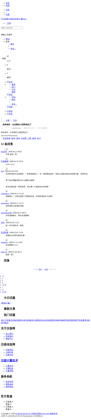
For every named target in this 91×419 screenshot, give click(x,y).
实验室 (15, 320)
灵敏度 (49, 320)
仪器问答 (9, 352)
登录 (7, 10)
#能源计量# (5, 303)
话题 (7, 6)
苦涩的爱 (5, 232)
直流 (10, 320)
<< (3, 276)
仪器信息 (9, 355)
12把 (29, 138)
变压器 (87, 320)
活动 (13, 97)
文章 (8, 23)
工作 (15, 120)
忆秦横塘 (5, 161)
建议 (12, 44)
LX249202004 (16, 128)
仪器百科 (9, 350)
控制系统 (69, 320)
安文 (3, 223)
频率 (20, 320)
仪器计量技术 (9, 360)
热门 (13, 87)
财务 (34, 138)
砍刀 (39, 138)
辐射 (58, 320)
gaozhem (4, 242)
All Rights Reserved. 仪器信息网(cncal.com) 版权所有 (36, 414)
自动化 (43, 320)
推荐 (13, 92)
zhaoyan (4, 252)
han (2, 171)
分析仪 (24, 320)
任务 (11, 114)
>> (3, 290)
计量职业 (9, 368)
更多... (13, 49)
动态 (11, 95)
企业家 (24, 138)
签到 (11, 111)
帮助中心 (9, 339)
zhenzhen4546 (6, 213)
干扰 (7, 320)
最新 (13, 84)
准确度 (62, 320)
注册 (7, 15)
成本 (18, 138)
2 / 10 (4, 292)
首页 (7, 3)
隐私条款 (9, 384)
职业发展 (6, 138)
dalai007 (4, 152)
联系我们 (9, 336)
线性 (54, 320)
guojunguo (5, 203)
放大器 (34, 320)
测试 (39, 320)
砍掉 (13, 138)
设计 (3, 320)
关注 (13, 89)
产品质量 (80, 320)
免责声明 (9, 382)
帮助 (7, 39)
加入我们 (9, 334)
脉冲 (3, 323)
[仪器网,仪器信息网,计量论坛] (14, 19)
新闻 (75, 320)
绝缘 (29, 320)
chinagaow (5, 194)
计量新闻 (9, 371)
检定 (7, 323)
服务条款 (9, 387)
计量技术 (9, 366)
